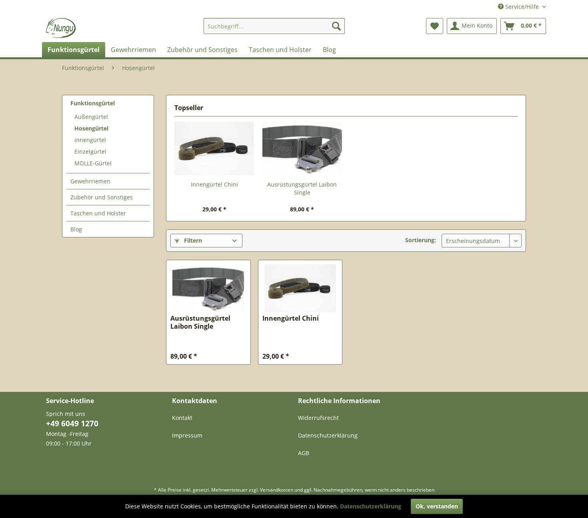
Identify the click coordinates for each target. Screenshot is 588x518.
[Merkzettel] (434, 26)
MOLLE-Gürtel (93, 163)
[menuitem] (274, 26)
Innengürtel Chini (214, 184)
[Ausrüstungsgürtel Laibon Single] (302, 148)
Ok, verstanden (437, 506)
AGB (303, 453)
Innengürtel (90, 140)
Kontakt (182, 418)
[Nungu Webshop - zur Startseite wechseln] (61, 28)
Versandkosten (276, 489)
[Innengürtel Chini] (214, 148)
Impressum (187, 435)
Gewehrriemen (90, 181)
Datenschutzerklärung (328, 435)
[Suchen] (336, 26)
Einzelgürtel (90, 151)
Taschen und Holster (98, 213)
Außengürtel (91, 116)
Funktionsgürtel (92, 103)
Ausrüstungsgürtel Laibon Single (302, 188)
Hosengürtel (91, 128)
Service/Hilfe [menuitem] (522, 6)
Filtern (192, 240)
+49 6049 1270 (72, 423)
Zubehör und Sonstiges (101, 197)
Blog (76, 229)
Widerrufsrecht (318, 418)
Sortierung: (420, 240)
